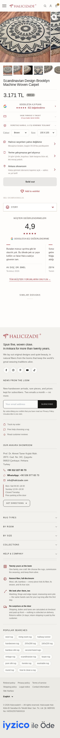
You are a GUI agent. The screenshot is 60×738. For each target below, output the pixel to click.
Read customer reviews (17, 434)
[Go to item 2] (17, 71)
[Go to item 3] (28, 71)
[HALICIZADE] (22, 336)
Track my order (13, 424)
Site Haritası (8, 691)
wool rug (9, 637)
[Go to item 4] (38, 71)
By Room (8, 527)
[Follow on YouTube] (27, 370)
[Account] (50, 5)
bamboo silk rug (12, 650)
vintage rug (10, 657)
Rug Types (9, 518)
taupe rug (46, 657)
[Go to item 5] (48, 71)
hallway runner (43, 637)
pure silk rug (10, 663)
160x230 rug (47, 643)
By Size (7, 536)
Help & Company (13, 554)
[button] (30, 191)
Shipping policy (10, 687)
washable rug (43, 663)
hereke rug (26, 663)
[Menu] (4, 5)
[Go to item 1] (7, 71)
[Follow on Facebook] (6, 370)
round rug (9, 670)
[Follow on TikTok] (34, 370)
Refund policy (9, 683)
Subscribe (47, 404)
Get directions (15, 503)
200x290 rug (30, 643)
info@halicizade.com (17, 480)
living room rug (25, 637)
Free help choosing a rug (18, 429)
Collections (11, 545)
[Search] (45, 5)
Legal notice (24, 687)
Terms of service (39, 683)
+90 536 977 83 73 (23, 475)
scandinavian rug (28, 657)
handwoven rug (12, 643)
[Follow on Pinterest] (20, 370)
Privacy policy (24, 683)
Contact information (40, 687)
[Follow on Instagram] (13, 370)
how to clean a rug (28, 670)
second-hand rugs (33, 650)
